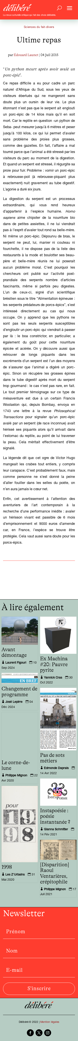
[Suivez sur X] (39, 1032)
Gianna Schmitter (56, 829)
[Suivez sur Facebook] (30, 1032)
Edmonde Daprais (56, 768)
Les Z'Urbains (15, 874)
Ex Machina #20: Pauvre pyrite (54, 664)
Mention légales (49, 1022)
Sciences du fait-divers (39, 27)
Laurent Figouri (15, 662)
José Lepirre (14, 702)
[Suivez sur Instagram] (47, 1032)
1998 (7, 867)
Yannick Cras (53, 677)
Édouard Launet (26, 55)
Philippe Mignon (16, 775)
